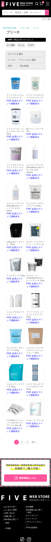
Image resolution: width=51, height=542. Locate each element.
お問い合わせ (9, 513)
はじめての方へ (10, 507)
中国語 (8, 528)
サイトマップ (31, 519)
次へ (34, 442)
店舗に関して (9, 516)
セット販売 (11, 45)
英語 (7, 523)
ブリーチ (35, 28)
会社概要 (29, 507)
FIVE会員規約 (31, 527)
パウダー (31, 45)
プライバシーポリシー (34, 523)
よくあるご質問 (10, 510)
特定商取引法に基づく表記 (34, 511)
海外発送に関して (11, 519)
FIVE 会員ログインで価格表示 (15, 99)
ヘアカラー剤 (24, 28)
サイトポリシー (32, 515)
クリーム (21, 45)
